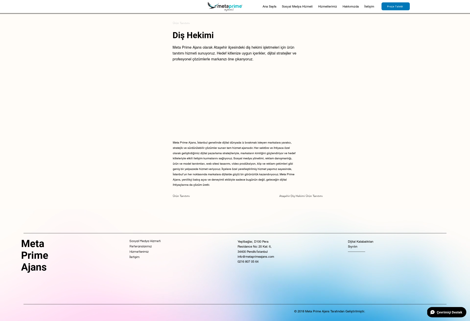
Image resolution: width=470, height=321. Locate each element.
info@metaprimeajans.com (256, 256)
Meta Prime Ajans (34, 255)
